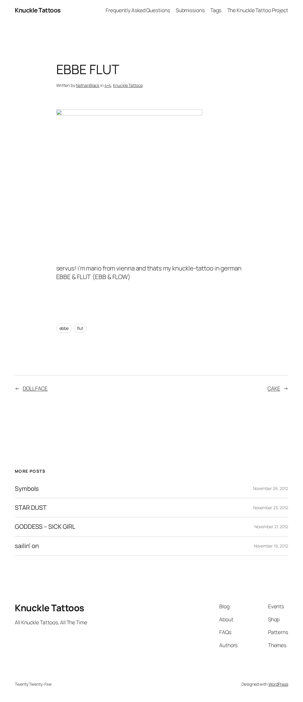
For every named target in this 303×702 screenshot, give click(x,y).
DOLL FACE (35, 388)
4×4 (107, 85)
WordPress (278, 684)
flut (80, 328)
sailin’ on (27, 545)
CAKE (273, 388)
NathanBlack (87, 85)
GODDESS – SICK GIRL (45, 526)
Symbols (27, 488)
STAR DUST (30, 507)
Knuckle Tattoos (38, 10)
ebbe (64, 328)
